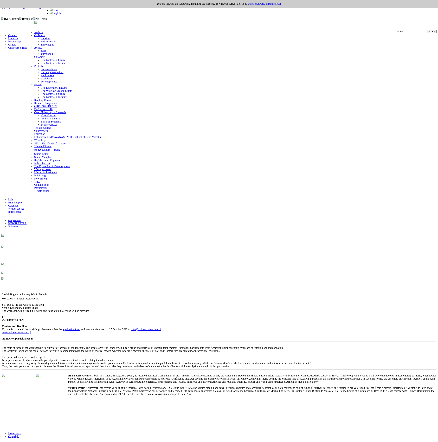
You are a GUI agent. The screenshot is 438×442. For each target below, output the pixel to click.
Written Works (16, 208)
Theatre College (42, 127)
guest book (47, 53)
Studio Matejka (42, 157)
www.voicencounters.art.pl (16, 332)
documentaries (49, 69)
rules (43, 50)
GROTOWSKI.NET (45, 106)
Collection (39, 35)
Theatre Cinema (42, 146)
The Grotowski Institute (54, 63)
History (38, 84)
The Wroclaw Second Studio (56, 90)
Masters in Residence (45, 172)
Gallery (12, 44)
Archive (38, 32)
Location (13, 38)
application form (71, 329)
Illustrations (14, 211)
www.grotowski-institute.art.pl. (264, 3)
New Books (40, 178)
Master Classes (49, 124)
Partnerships (14, 41)
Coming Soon (41, 184)
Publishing (40, 175)
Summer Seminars (51, 121)
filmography (47, 44)
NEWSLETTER (17, 223)
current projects (49, 81)
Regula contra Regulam (47, 160)
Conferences (41, 130)
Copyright (13, 436)
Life (10, 199)
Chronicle (39, 56)
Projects (38, 66)
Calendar (13, 205)
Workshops (40, 140)
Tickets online (41, 190)
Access (38, 47)
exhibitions (47, 78)
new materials (48, 41)
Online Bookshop (17, 47)
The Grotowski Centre (53, 60)
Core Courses (48, 115)
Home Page (14, 433)
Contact (12, 35)
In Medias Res (42, 163)
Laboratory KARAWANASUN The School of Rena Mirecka (67, 137)
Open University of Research (50, 112)
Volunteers (14, 226)
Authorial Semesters (52, 118)
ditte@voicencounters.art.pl (146, 329)
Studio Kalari (41, 153)
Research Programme (45, 103)
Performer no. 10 (43, 109)
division (45, 38)
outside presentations (52, 72)
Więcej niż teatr (42, 169)
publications (47, 75)
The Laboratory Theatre (54, 87)
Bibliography (15, 202)
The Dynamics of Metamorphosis (52, 166)
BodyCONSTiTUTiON (47, 149)
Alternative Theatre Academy (50, 143)
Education (39, 133)
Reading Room (42, 100)
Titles (37, 181)
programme (14, 220)
